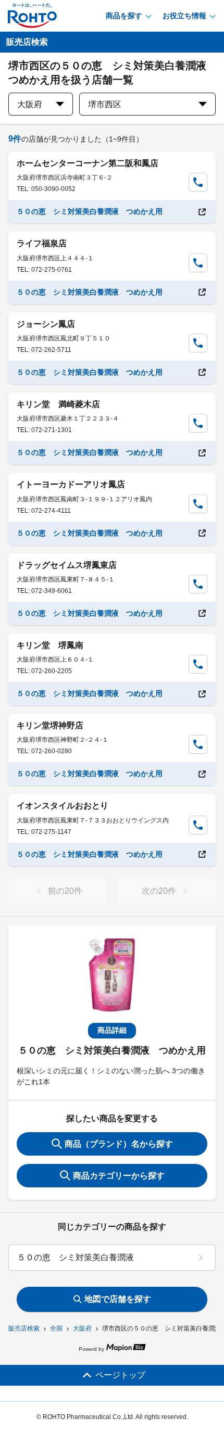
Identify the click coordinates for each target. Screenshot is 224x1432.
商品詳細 (112, 1030)
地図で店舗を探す (117, 1299)
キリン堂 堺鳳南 (50, 645)
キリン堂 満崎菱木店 (58, 404)
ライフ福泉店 (42, 243)
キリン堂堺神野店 (50, 725)
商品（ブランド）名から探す (119, 1143)
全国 (56, 1328)
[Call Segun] (198, 182)
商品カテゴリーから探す (119, 1175)
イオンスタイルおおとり (62, 805)
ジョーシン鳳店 (46, 324)
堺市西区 (104, 104)
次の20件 (159, 890)
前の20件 (65, 890)
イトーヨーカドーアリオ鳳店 (71, 484)
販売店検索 (24, 1328)
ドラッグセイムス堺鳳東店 (67, 565)
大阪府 (82, 1328)
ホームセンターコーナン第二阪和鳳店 (87, 163)
